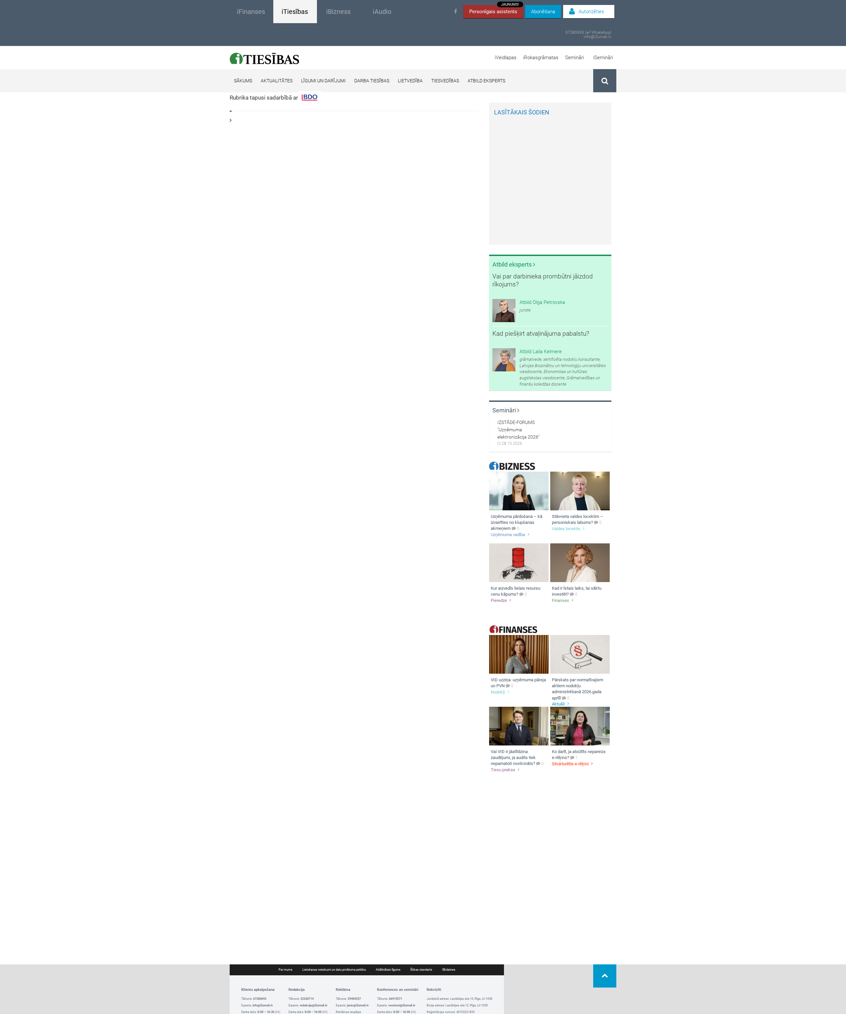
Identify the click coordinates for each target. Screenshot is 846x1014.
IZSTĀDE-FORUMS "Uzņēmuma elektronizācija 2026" (518, 430)
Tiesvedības (445, 80)
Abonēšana (543, 12)
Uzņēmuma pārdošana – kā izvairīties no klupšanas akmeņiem (516, 522)
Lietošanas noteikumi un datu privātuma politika (334, 969)
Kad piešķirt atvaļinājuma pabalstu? (540, 333)
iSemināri (603, 58)
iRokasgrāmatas (540, 58)
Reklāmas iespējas (348, 1012)
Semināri (574, 58)
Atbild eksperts (486, 80)
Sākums (243, 80)
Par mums (285, 969)
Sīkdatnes (448, 969)
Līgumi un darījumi (323, 80)
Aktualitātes (276, 80)
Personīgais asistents (494, 10)
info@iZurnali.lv (597, 37)
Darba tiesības (371, 80)
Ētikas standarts (421, 969)
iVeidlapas (506, 58)
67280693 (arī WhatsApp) (588, 32)
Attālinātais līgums (388, 969)
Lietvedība (410, 80)
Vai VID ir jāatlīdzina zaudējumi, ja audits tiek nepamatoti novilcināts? (513, 757)
